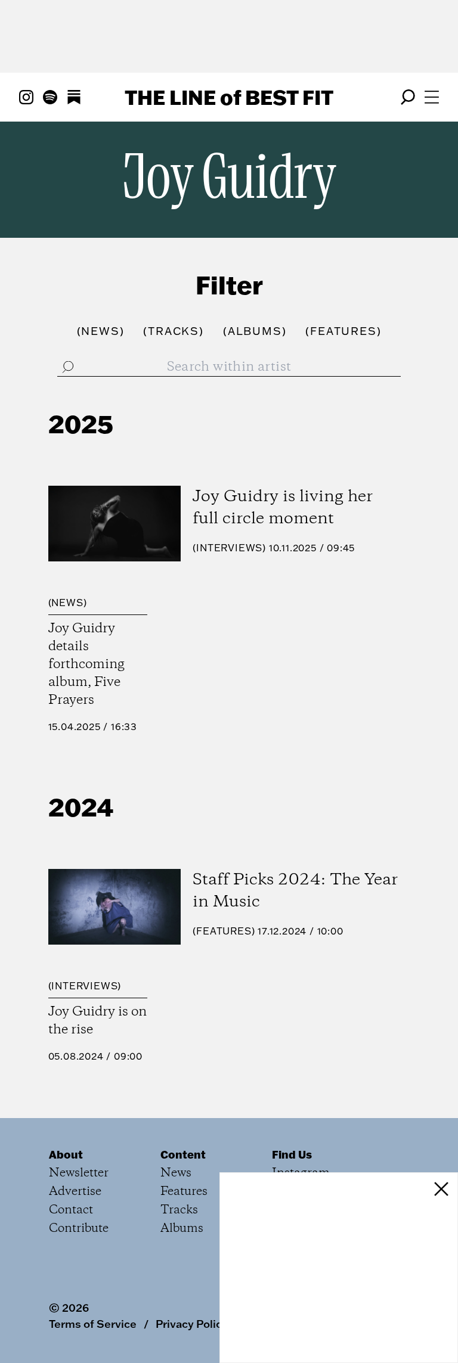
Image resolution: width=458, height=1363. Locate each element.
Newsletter (79, 1173)
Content (183, 1154)
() (101, 331)
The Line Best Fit (229, 97)
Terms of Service (93, 1324)
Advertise (75, 1192)
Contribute (79, 1229)
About (66, 1154)
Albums (181, 1229)
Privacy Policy (192, 1324)
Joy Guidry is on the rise (97, 1021)
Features (223, 931)
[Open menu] (432, 97)
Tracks (179, 1210)
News (67, 602)
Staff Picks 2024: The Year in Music (295, 891)
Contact (71, 1210)
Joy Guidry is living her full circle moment (283, 508)
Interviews (229, 548)
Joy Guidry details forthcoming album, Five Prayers (86, 664)
